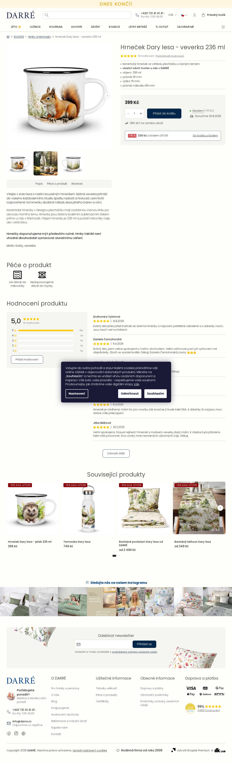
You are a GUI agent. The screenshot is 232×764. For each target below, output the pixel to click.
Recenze (77, 184)
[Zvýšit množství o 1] (141, 113)
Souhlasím (155, 393)
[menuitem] (16, 27)
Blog (54, 701)
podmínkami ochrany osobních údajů (134, 652)
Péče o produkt (57, 184)
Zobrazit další (116, 453)
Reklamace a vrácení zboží (69, 721)
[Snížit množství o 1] (128, 113)
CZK (170, 15)
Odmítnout (130, 393)
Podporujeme (60, 708)
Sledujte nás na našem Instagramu (118, 582)
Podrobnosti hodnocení (170, 56)
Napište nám (59, 727)
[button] (107, 96)
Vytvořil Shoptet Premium (193, 750)
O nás (55, 695)
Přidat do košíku (164, 113)
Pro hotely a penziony (65, 688)
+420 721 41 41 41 (152, 13)
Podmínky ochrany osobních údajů (159, 703)
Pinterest (23, 733)
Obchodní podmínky (154, 695)
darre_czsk (16, 733)
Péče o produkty (106, 695)
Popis (39, 184)
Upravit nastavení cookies (90, 750)
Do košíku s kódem (205, 135)
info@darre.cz (21, 721)
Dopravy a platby (151, 688)
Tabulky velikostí (106, 688)
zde (136, 384)
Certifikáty (102, 701)
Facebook (9, 733)
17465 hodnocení (209, 710)
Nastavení (77, 393)
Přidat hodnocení (27, 359)
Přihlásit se (144, 644)
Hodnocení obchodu (65, 714)
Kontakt (56, 734)
